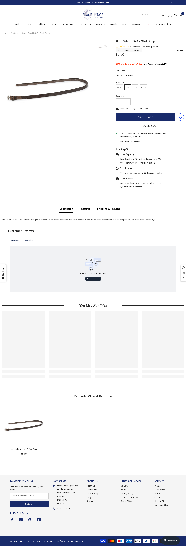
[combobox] (151, 14)
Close (171, 3)
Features (85, 208)
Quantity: (120, 96)
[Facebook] (11, 519)
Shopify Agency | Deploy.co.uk (69, 541)
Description (66, 208)
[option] (93, 2)
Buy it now (149, 125)
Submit (29, 503)
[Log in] (170, 15)
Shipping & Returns (108, 208)
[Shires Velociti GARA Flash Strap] (23, 423)
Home (4, 33)
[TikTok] (38, 519)
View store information (130, 141)
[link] (23, 371)
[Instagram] (20, 519)
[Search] (153, 14)
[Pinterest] (29, 519)
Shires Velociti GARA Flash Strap (24, 449)
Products (15, 33)
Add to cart (145, 117)
